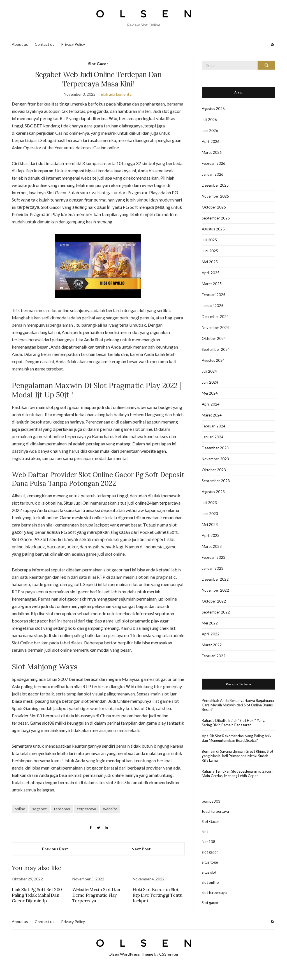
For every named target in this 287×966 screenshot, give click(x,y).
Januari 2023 (212, 568)
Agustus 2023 (213, 491)
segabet (39, 808)
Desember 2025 (215, 185)
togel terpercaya (215, 811)
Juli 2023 (209, 502)
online (20, 808)
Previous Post (55, 848)
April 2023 (210, 535)
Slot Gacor (98, 63)
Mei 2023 (210, 524)
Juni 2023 (210, 513)
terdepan (62, 808)
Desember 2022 (215, 579)
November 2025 (215, 196)
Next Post (141, 848)
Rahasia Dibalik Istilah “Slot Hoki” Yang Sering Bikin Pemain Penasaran (233, 722)
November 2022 (215, 590)
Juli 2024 (209, 371)
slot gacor (210, 852)
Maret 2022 (212, 645)
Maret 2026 (212, 152)
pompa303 (211, 801)
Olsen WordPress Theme (130, 954)
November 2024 (215, 327)
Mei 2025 (210, 262)
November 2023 (215, 459)
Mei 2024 (210, 393)
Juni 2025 (210, 251)
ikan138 (208, 841)
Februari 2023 (213, 557)
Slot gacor (210, 902)
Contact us (44, 44)
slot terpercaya (214, 892)
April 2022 (210, 634)
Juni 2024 (210, 382)
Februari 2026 (213, 163)
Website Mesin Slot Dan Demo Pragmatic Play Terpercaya (96, 895)
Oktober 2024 (214, 338)
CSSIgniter (169, 954)
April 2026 (210, 141)
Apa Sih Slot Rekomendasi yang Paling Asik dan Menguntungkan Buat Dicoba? (237, 738)
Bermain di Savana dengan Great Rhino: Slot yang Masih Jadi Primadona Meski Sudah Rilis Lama (237, 756)
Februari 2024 (213, 426)
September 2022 (216, 612)
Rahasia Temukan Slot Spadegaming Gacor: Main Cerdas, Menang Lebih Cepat (237, 773)
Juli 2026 (209, 119)
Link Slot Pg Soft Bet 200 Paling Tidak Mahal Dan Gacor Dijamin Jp (37, 895)
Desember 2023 (215, 448)
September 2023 (216, 481)
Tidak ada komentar (115, 94)
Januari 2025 (212, 305)
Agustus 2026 (213, 108)
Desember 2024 (215, 316)
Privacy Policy (73, 44)
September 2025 (216, 218)
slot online (210, 882)
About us (20, 44)
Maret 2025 (212, 283)
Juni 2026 (210, 130)
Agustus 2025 (213, 229)
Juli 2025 (209, 240)
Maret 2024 (212, 415)
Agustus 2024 (213, 360)
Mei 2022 (210, 623)
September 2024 (216, 349)
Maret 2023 (212, 546)
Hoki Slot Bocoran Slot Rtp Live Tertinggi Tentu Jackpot (157, 895)
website (110, 808)
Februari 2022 (213, 656)
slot (205, 831)
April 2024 (210, 404)
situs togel (210, 862)
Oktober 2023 (214, 470)
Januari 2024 (212, 437)
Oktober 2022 (214, 601)
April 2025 (210, 273)
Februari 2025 (213, 294)
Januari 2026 (212, 174)
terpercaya (86, 808)
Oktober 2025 (214, 207)
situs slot (209, 872)
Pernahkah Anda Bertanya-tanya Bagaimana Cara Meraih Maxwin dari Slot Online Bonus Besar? (238, 705)
